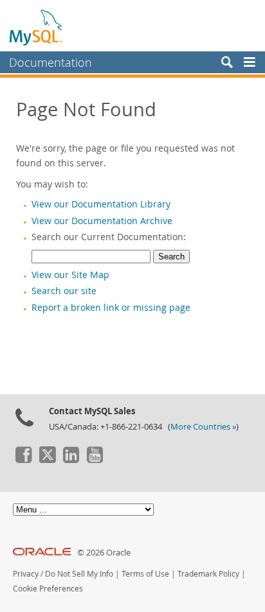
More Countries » (203, 426)
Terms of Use (145, 574)
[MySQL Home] (37, 27)
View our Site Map (70, 275)
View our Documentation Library (101, 204)
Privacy (26, 574)
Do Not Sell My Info (79, 574)
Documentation (50, 62)
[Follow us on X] (47, 460)
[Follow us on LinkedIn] (70, 460)
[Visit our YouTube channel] (94, 460)
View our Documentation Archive (102, 221)
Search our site (64, 291)
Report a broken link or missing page (111, 307)
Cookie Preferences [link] (48, 588)
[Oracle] (42, 552)
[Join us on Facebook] (23, 460)
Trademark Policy (208, 574)
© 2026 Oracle (104, 552)
